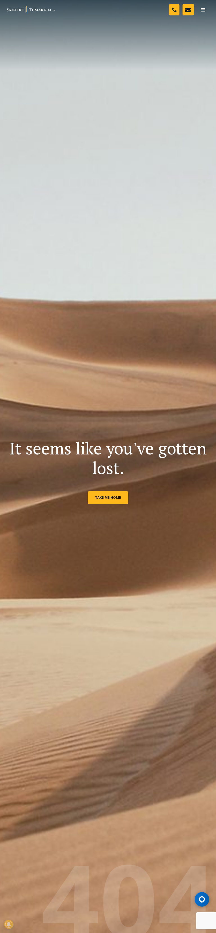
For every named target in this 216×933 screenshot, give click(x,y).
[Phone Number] (174, 9)
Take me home (108, 497)
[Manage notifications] (8, 924)
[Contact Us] (188, 9)
